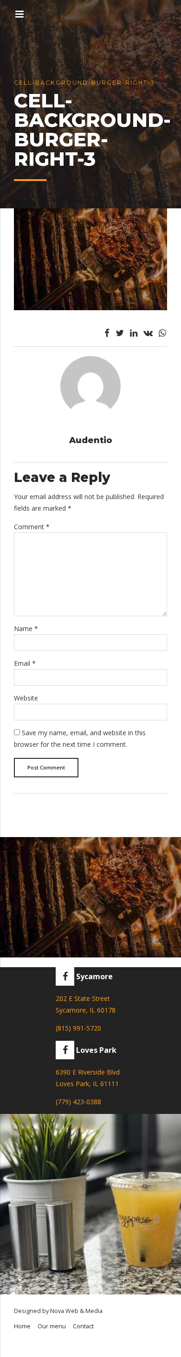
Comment (32, 526)
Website (26, 698)
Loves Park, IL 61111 (87, 1083)
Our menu (52, 1326)
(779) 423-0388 (78, 1101)
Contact (83, 1326)
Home (22, 1326)
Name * (26, 628)
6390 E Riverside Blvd (88, 1072)
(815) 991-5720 (78, 1028)
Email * (25, 663)
